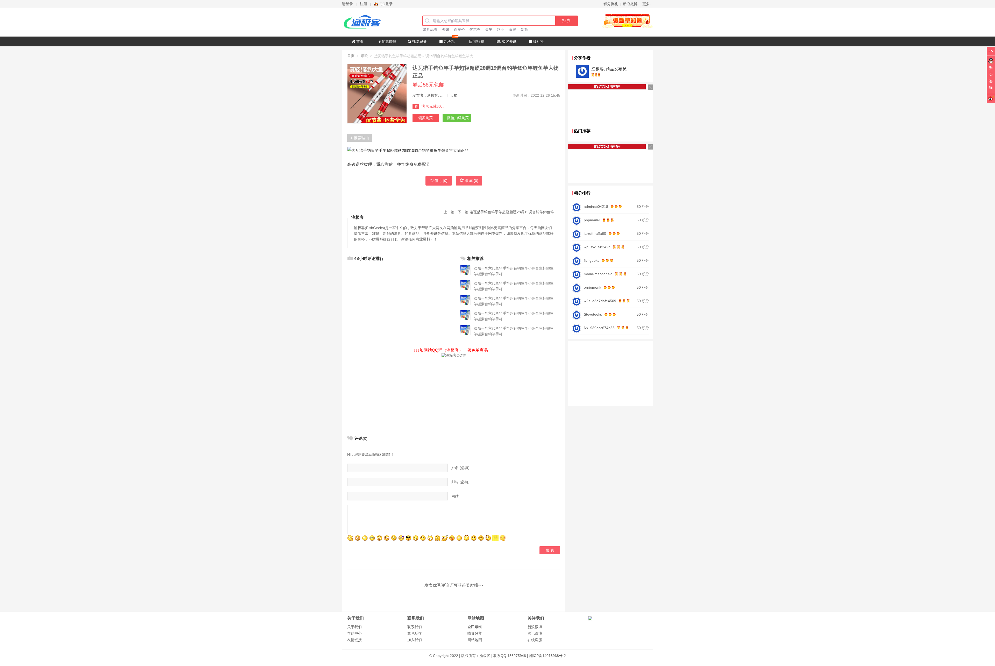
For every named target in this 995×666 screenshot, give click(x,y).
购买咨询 (991, 78)
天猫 (453, 95)
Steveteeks (593, 314)
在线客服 (535, 640)
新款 (524, 29)
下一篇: (509, 212)
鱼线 (512, 29)
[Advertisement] (453, 394)
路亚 (500, 29)
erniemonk (592, 287)
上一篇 (449, 212)
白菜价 (459, 29)
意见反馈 (414, 633)
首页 (359, 41)
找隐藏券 (419, 41)
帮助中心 (354, 633)
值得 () (441, 181)
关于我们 (354, 627)
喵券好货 (474, 633)
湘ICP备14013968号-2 (547, 656)
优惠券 (475, 29)
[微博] (991, 98)
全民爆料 (474, 627)
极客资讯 (508, 41)
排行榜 (478, 41)
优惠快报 (388, 41)
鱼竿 (488, 29)
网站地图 (474, 640)
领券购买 (425, 118)
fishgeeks (591, 260)
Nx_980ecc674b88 (599, 328)
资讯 (445, 29)
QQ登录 (386, 4)
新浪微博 (535, 627)
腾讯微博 (535, 633)
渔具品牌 (430, 29)
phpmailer (592, 220)
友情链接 (354, 640)
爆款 (364, 56)
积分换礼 (610, 4)
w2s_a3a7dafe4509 (600, 301)
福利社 (538, 41)
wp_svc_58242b (597, 247)
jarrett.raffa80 (595, 233)
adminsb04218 (596, 206)
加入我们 (414, 640)
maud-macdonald (598, 274)
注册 (363, 4)
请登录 (347, 4)
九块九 (448, 41)
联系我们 (414, 627)
